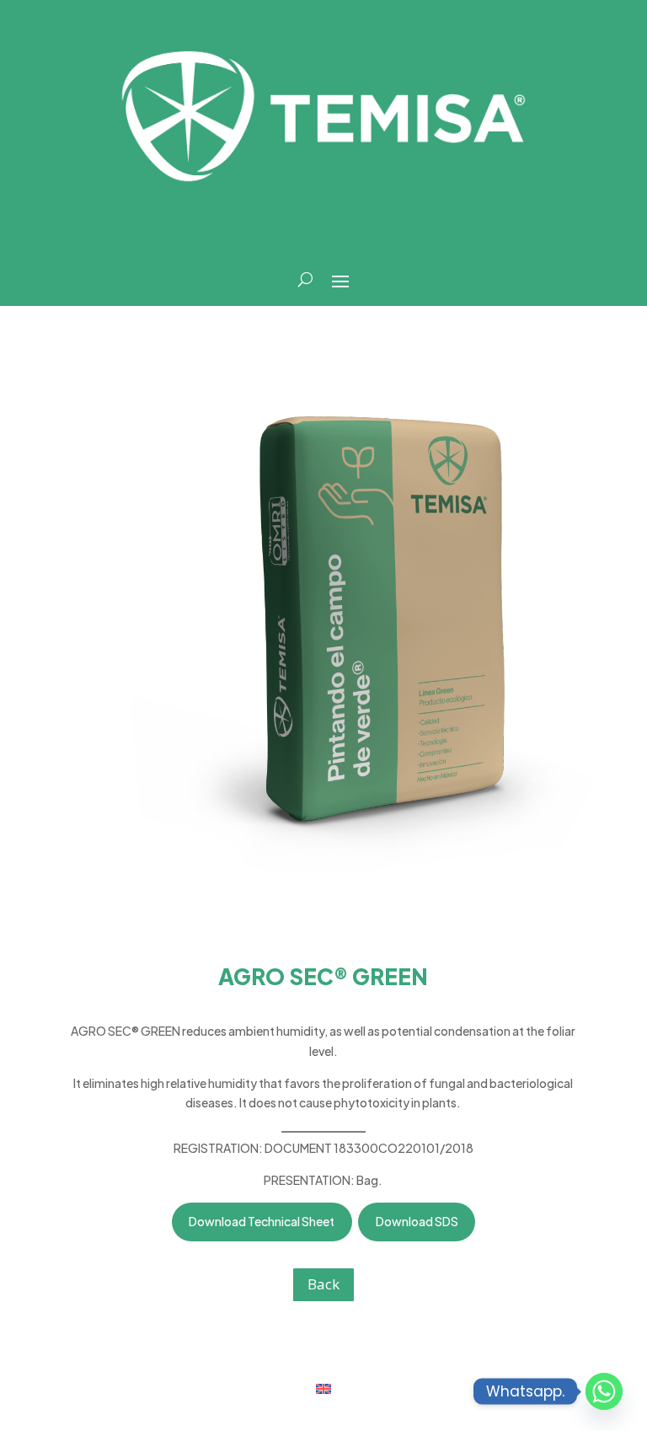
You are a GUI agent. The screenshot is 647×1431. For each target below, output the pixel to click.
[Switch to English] (323, 1387)
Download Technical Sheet (261, 1221)
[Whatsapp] (604, 1391)
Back (323, 1284)
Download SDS (417, 1221)
